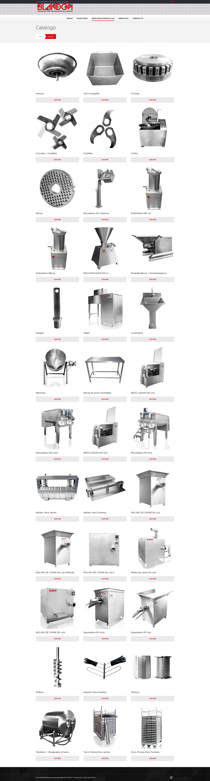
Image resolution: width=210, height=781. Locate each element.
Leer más (57, 100)
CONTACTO (138, 18)
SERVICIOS (123, 18)
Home (40, 36)
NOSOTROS (82, 18)
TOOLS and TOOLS (89, 778)
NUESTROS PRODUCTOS (103, 18)
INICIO (70, 18)
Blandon (64, 778)
